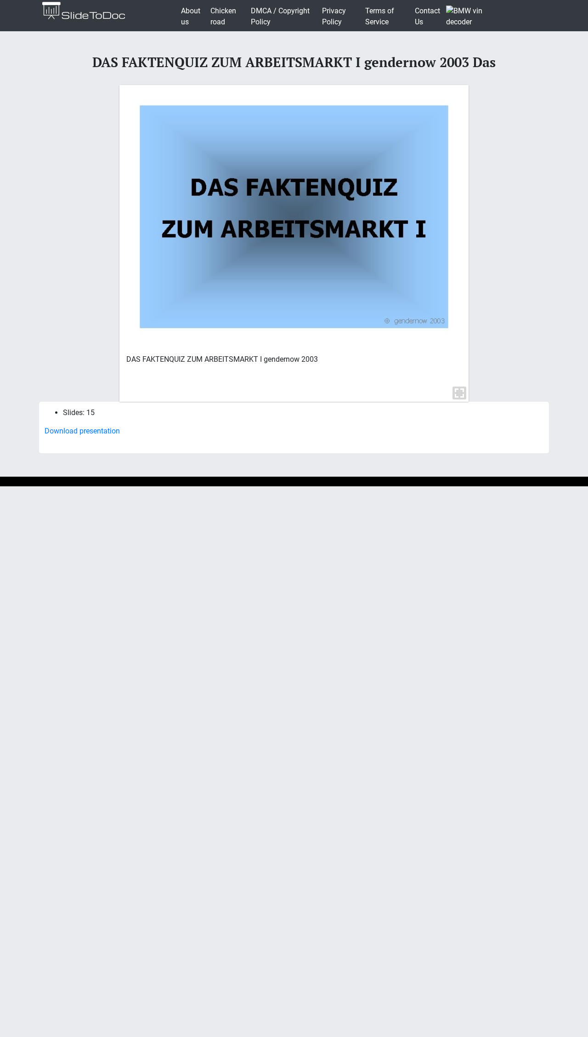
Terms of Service (379, 16)
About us (190, 16)
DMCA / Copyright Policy (280, 16)
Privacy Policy (334, 16)
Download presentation (82, 431)
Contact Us (427, 16)
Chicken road (223, 16)
